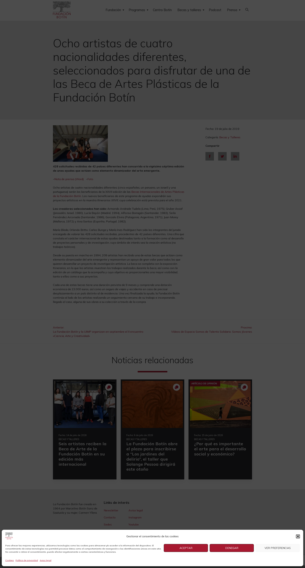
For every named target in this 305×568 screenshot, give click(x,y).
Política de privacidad (27, 560)
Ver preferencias (278, 548)
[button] (298, 536)
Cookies (9, 560)
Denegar (231, 548)
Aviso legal (45, 560)
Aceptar (186, 548)
